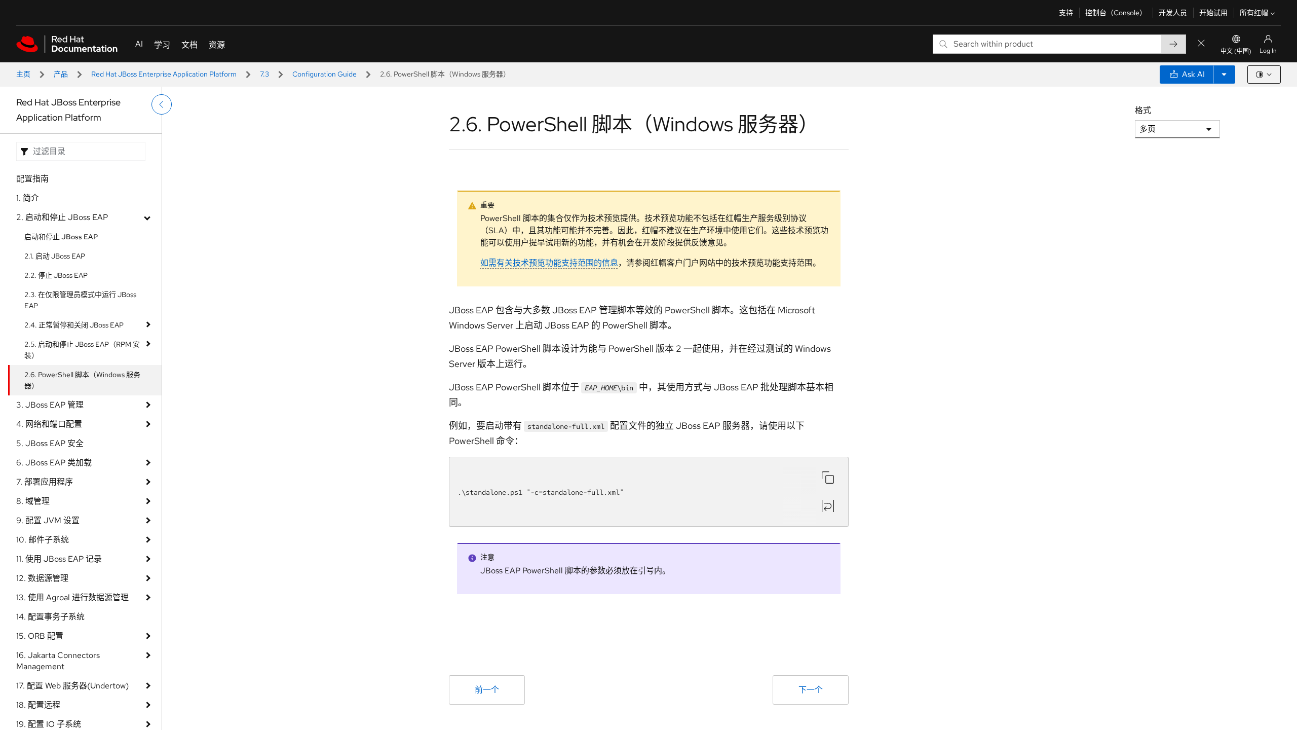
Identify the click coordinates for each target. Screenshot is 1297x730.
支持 (1066, 12)
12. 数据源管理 (42, 578)
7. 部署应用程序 (44, 482)
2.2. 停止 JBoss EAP (56, 275)
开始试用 (1213, 12)
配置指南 (32, 178)
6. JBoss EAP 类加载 (54, 462)
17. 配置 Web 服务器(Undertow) (72, 685)
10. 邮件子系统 (42, 539)
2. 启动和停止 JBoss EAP (62, 217)
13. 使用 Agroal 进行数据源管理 (72, 597)
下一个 (810, 689)
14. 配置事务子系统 (50, 616)
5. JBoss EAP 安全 (50, 443)
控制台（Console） (1116, 12)
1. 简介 (27, 198)
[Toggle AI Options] (1224, 74)
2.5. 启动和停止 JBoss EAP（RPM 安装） (82, 350)
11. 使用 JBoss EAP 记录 (59, 559)
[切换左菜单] (161, 104)
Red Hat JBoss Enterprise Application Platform (164, 74)
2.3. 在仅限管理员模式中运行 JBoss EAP (80, 300)
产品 (61, 74)
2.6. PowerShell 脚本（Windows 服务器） (82, 380)
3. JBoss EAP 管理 (50, 404)
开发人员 (1173, 12)
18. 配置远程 (38, 705)
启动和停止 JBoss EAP (61, 236)
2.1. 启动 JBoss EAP (54, 256)
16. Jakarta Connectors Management (58, 661)
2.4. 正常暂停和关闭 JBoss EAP (74, 325)
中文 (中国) (1235, 51)
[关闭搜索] (1201, 44)
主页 (23, 74)
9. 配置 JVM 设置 (48, 520)
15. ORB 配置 (39, 636)
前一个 (487, 689)
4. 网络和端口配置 (49, 424)
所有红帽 (1254, 12)
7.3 (264, 74)
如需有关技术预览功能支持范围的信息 (549, 263)
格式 (1143, 110)
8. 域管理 (33, 501)
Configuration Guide (324, 74)
